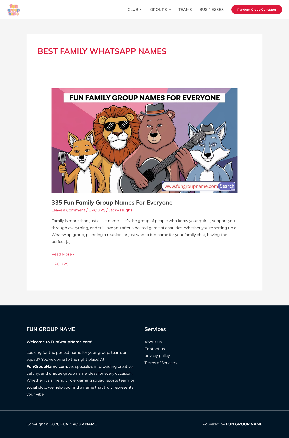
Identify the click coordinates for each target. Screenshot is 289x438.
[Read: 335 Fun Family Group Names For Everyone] (145, 140)
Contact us (154, 349)
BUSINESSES (211, 9)
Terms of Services (160, 363)
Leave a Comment (68, 210)
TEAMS (185, 9)
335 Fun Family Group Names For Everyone (112, 202)
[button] (140, 9)
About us (153, 342)
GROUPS (158, 9)
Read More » (63, 255)
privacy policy (157, 355)
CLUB (133, 9)
